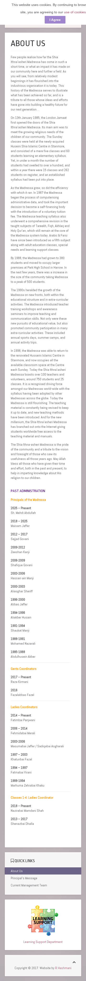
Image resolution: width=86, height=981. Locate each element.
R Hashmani (63, 968)
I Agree (55, 20)
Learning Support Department (43, 942)
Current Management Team (29, 885)
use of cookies (75, 12)
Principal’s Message (24, 878)
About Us (17, 871)
